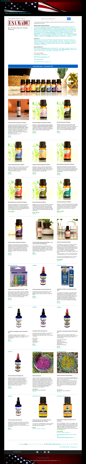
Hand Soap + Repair (69, 48)
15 (65, 444)
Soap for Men (42, 35)
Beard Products (37, 48)
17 (69, 444)
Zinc (71, 36)
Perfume (58, 32)
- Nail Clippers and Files (48, 43)
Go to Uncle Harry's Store (63, 434)
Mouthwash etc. (42, 36)
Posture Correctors (64, 32)
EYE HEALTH (48, 42)
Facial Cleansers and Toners (58, 42)
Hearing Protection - (58, 30)
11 (42, 444)
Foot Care (73, 29)
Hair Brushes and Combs (39, 30)
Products (72, 33)
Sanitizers (49, 33)
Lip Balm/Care (37, 43)
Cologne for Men (64, 27)
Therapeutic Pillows (56, 35)
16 (67, 444)
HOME (6, 13)
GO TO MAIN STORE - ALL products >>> (42, 61)
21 (77, 444)
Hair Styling (61, 48)
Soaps (62, 43)
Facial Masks (67, 42)
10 (40, 444)
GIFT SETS (61, 50)
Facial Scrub (73, 42)
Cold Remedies (56, 27)
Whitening (37, 36)
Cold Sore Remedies (53, 41)
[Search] (69, 18)
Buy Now (10, 137)
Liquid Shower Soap (57, 49)
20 (75, 444)
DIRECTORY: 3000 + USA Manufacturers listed (20, 13)
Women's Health (66, 36)
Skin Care (58, 43)
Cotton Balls (60, 41)
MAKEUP (36, 31)
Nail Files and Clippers (68, 31)
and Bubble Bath (47, 27)
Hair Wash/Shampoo (41, 49)
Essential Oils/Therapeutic (39, 42)
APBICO (59, 460)
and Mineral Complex (59, 31)
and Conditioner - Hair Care (60, 33)
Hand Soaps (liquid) (49, 30)
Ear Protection (66, 30)
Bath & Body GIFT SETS (47, 39)
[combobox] (54, 18)
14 (63, 444)
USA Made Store (6, 1)
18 (71, 444)
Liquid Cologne (49, 49)
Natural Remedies (41, 32)
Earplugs (63, 29)
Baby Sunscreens (38, 39)
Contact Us (39, 458)
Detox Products (72, 41)
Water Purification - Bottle (57, 36)
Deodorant (66, 41)
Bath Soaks (66, 39)
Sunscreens (44, 44)
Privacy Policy (46, 458)
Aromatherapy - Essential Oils (40, 26)
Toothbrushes (63, 35)
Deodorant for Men (56, 29)
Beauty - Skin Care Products (64, 26)
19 (73, 444)
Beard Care (54, 26)
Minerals (46, 31)
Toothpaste (69, 35)
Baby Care (49, 26)
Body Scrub (72, 39)
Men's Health (41, 31)
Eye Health (68, 29)
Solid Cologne (56, 50)
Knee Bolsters (73, 30)
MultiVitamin (51, 31)
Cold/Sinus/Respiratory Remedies (41, 41)
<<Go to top (21, 444)
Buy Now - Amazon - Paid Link (39, 428)
